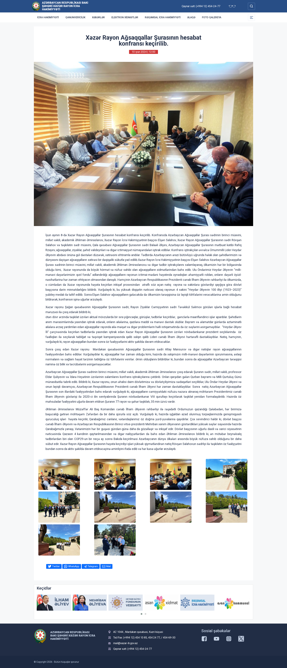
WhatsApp (73, 566)
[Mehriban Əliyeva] (54, 603)
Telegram (93, 566)
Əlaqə (191, 17)
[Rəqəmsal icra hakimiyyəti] (161, 603)
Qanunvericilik (75, 17)
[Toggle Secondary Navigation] (251, 17)
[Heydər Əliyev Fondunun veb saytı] (90, 603)
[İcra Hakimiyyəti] (36, 6)
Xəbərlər (98, 17)
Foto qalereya (211, 17)
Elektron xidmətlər (124, 17)
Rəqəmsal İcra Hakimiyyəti (163, 17)
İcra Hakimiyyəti (48, 17)
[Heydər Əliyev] (233, 603)
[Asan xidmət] (125, 603)
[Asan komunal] (197, 603)
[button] (142, 614)
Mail (108, 566)
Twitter (56, 566)
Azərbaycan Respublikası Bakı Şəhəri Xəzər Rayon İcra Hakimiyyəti (65, 6)
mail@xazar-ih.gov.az (125, 643)
